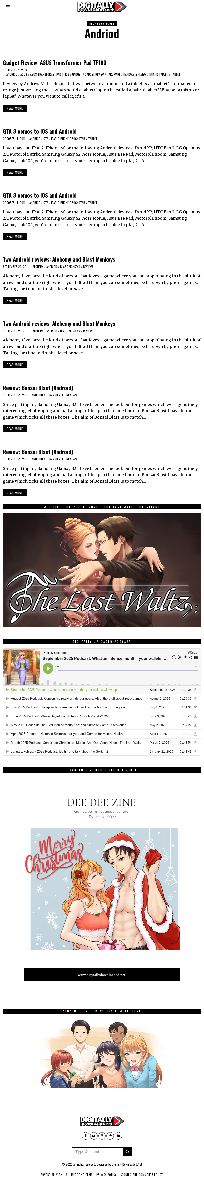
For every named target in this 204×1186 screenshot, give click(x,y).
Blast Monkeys (70, 266)
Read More (15, 108)
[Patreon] (110, 1136)
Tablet (175, 74)
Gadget (77, 74)
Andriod (11, 74)
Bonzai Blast (54, 395)
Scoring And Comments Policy (141, 1175)
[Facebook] (85, 1136)
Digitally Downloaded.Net (127, 1164)
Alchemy (38, 266)
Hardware (113, 74)
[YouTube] (94, 1136)
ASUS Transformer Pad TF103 (49, 74)
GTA (45, 138)
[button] (127, 1151)
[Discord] (118, 1136)
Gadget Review (94, 74)
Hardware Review (134, 74)
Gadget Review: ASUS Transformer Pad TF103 (54, 62)
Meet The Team (81, 1175)
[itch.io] (102, 1136)
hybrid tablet (158, 74)
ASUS (23, 74)
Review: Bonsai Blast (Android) (38, 387)
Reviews (88, 266)
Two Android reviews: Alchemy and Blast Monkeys (59, 259)
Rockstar (78, 138)
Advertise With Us (54, 1175)
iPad (54, 138)
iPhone (64, 138)
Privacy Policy (106, 1175)
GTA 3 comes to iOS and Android (40, 131)
